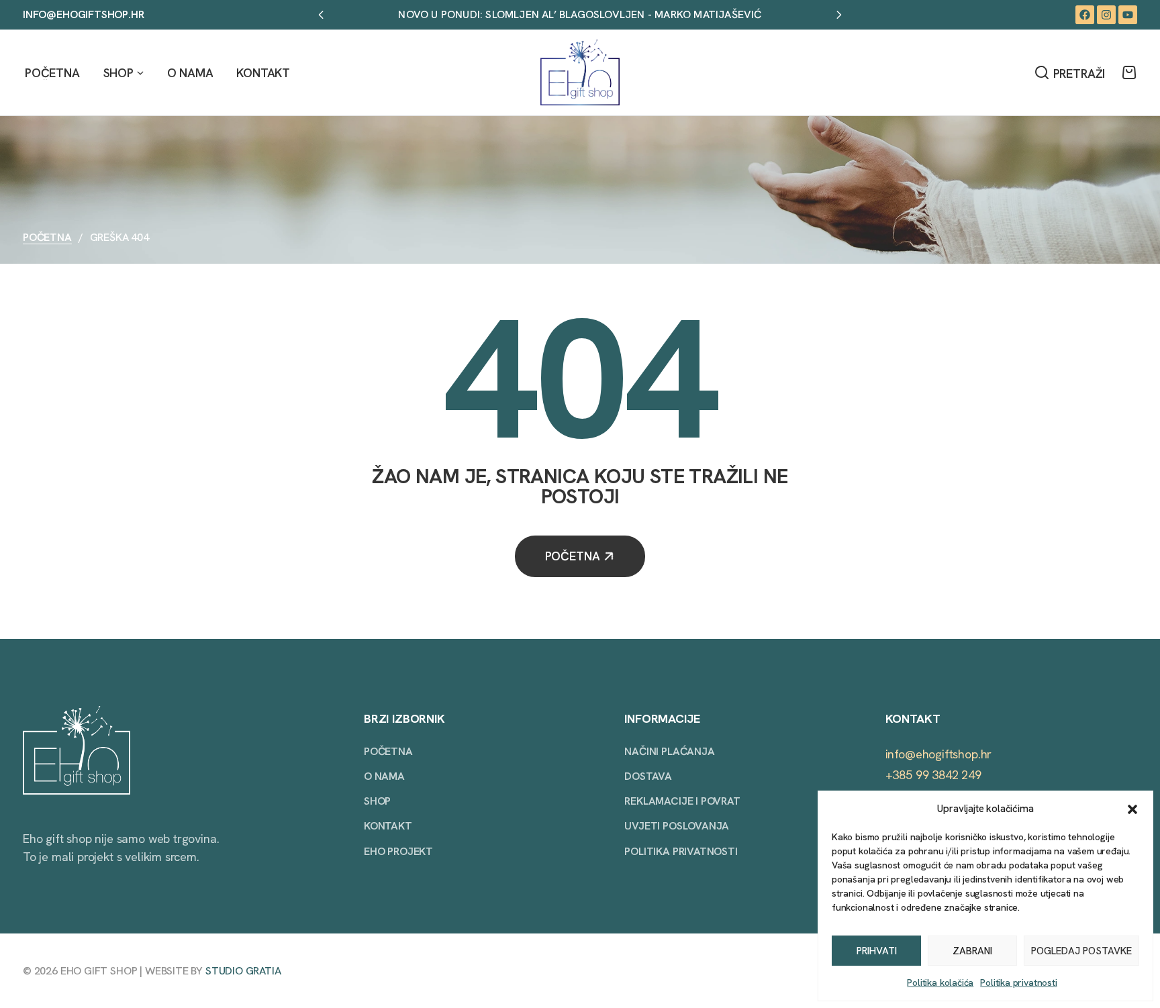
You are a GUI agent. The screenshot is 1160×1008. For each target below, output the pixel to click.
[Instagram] (1106, 14)
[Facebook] (1084, 14)
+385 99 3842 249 (933, 775)
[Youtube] (1127, 14)
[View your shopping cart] (1129, 72)
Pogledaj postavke (1081, 951)
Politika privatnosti (1018, 982)
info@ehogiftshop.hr (83, 14)
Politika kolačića (940, 982)
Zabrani (972, 951)
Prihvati (877, 951)
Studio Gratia (243, 971)
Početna (47, 237)
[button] (1132, 809)
